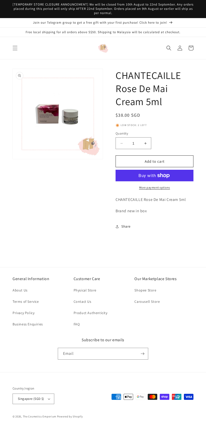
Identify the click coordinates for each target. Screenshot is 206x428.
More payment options (154, 187)
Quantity (122, 133)
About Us (20, 290)
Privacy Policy (23, 313)
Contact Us (82, 301)
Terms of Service (26, 301)
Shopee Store (145, 290)
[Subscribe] (142, 354)
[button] (15, 48)
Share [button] (126, 226)
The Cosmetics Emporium (39, 416)
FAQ (77, 324)
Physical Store (85, 290)
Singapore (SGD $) (31, 399)
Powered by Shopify (70, 416)
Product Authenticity (91, 313)
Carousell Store (147, 301)
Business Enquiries (28, 324)
